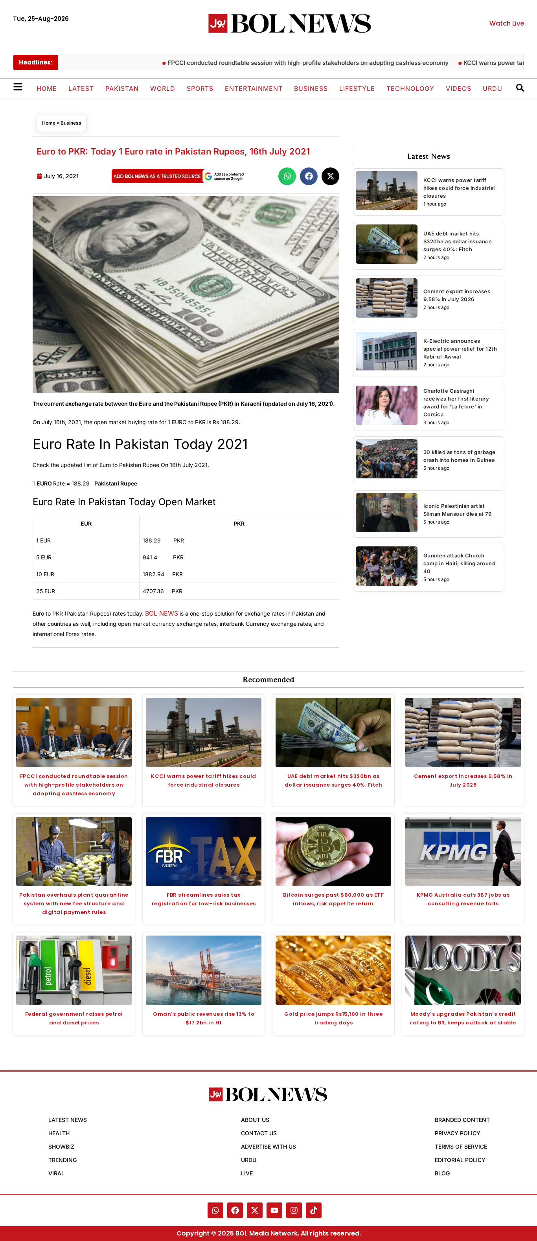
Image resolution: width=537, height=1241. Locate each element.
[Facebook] (235, 1210)
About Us (255, 1119)
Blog (442, 1173)
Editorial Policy (460, 1159)
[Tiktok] (314, 1210)
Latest (81, 88)
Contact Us (259, 1133)
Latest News (67, 1119)
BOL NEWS (161, 613)
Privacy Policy (457, 1133)
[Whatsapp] (215, 1210)
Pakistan (122, 88)
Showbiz (61, 1146)
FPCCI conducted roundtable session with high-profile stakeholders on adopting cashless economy (282, 62)
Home (47, 88)
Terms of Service (461, 1146)
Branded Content (462, 1119)
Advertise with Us (268, 1146)
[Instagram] (294, 1210)
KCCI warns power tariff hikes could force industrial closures (459, 188)
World (162, 88)
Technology (410, 88)
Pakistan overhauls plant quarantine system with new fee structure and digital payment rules (74, 903)
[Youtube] (274, 1210)
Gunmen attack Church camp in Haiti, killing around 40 (459, 563)
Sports (200, 88)
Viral (56, 1173)
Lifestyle (357, 88)
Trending (62, 1159)
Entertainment (254, 88)
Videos (458, 88)
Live (247, 1173)
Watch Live (506, 23)
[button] (287, 176)
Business (311, 88)
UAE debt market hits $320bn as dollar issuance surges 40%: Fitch (457, 241)
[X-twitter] (255, 1210)
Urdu (492, 88)
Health (59, 1133)
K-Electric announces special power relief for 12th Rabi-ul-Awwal (460, 349)
